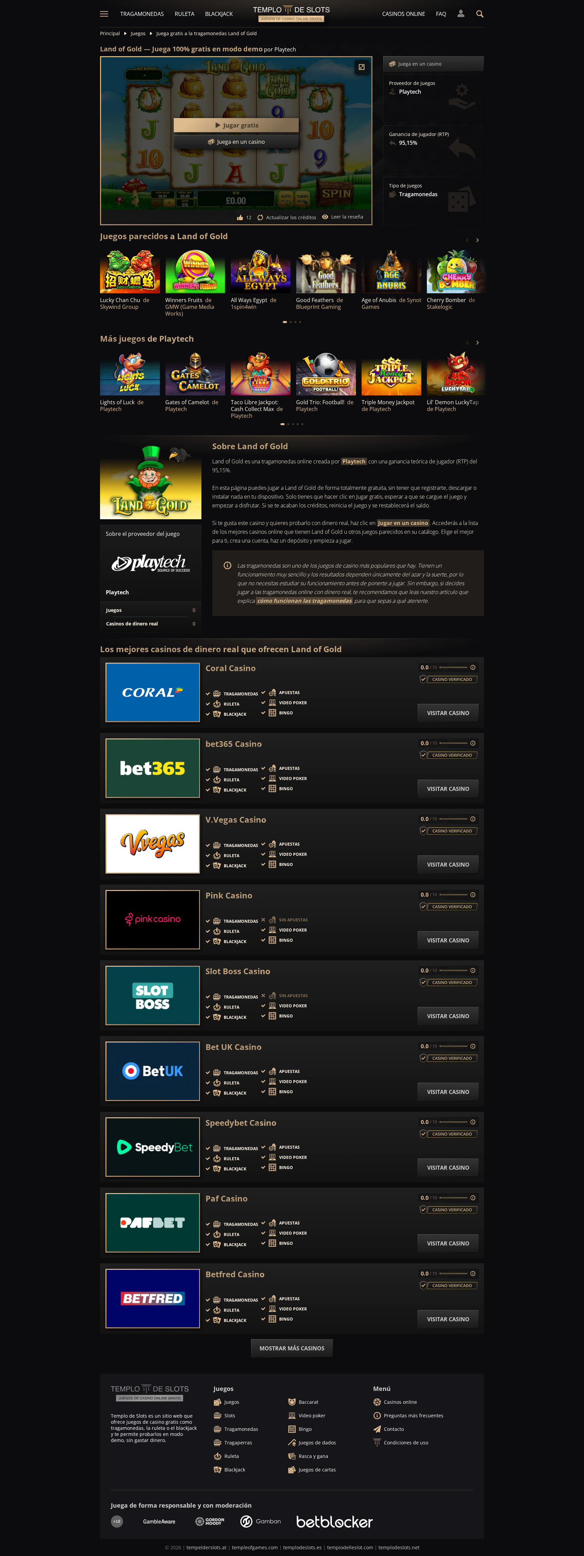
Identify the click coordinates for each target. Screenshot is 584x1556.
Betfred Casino (235, 1274)
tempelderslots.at (206, 1547)
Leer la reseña (347, 216)
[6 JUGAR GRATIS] (195, 372)
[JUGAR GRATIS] (195, 270)
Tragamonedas (142, 14)
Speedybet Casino (240, 1122)
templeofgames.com (255, 1547)
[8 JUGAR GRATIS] (130, 372)
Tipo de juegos (405, 186)
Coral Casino (230, 668)
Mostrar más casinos (292, 1348)
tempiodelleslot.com (350, 1547)
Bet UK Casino (233, 1047)
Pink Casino (228, 895)
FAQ (441, 14)
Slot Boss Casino (237, 971)
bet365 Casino (233, 743)
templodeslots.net (399, 1547)
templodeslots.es (302, 1547)
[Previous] (468, 240)
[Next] (477, 240)
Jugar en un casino (403, 523)
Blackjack (219, 14)
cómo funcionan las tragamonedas (304, 600)
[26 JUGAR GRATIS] (326, 372)
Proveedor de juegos (412, 83)
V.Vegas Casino (235, 819)
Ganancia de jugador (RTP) (419, 134)
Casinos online (403, 14)
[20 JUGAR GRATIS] (391, 372)
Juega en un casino (419, 64)
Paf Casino (226, 1198)
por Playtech (280, 49)
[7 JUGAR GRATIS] (130, 270)
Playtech (354, 461)
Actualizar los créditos (291, 217)
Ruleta (184, 14)
